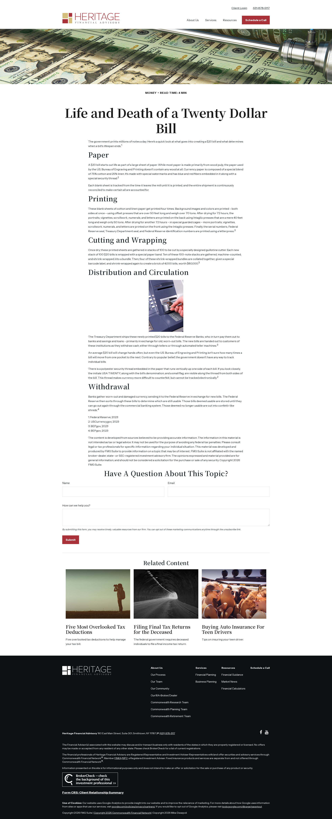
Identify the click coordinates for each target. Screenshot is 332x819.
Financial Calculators (233, 688)
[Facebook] (261, 732)
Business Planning (206, 681)
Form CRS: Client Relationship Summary (93, 792)
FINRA (117, 758)
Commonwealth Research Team (169, 702)
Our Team (156, 681)
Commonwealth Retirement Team (171, 716)
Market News (229, 681)
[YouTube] (266, 732)
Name (66, 483)
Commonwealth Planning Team (169, 709)
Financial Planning (206, 674)
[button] (192, 20)
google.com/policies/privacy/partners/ (133, 806)
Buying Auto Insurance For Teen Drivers (233, 629)
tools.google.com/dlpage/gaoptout (242, 806)
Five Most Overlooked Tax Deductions (95, 629)
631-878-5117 (261, 8)
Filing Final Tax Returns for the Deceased (162, 629)
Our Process (158, 674)
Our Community (160, 688)
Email (171, 483)
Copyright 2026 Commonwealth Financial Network (122, 812)
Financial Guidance (232, 674)
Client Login (239, 8)
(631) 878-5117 (167, 733)
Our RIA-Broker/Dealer (164, 695)
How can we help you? (76, 505)
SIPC (124, 758)
